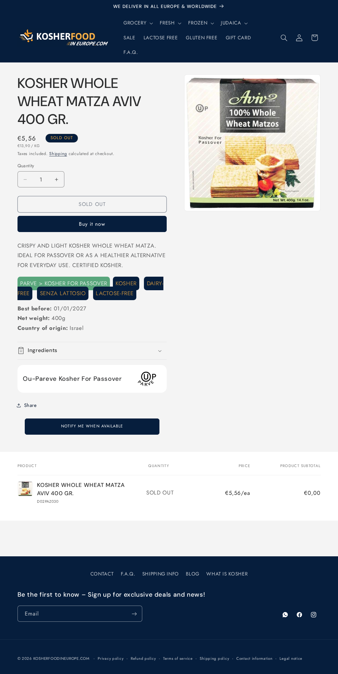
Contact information (254, 658)
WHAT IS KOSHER (227, 573)
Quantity (25, 165)
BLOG (192, 573)
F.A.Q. (128, 573)
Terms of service (178, 658)
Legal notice (291, 658)
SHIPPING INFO (160, 573)
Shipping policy (214, 658)
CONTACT (102, 573)
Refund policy (143, 658)
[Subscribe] (134, 614)
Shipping (58, 154)
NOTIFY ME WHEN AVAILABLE (92, 426)
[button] (137, 23)
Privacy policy (110, 658)
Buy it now (92, 224)
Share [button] (30, 405)
